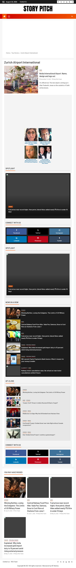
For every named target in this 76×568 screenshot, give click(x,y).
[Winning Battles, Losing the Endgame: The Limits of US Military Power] (13, 313)
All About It (24, 368)
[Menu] (9, 16)
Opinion (23, 310)
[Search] (72, 16)
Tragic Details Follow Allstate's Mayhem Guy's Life (45, 143)
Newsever (46, 566)
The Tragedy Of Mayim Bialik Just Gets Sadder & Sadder (31, 143)
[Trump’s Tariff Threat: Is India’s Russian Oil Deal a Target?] (13, 402)
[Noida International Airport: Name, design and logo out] (21, 79)
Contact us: (6, 562)
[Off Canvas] (3, 2)
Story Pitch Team (57, 79)
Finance (11, 206)
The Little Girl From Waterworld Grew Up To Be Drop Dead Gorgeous (31, 161)
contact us (23, 2)
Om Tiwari (17, 511)
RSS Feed (14, 562)
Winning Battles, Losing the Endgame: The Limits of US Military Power (44, 392)
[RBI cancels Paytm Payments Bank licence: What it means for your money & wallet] (13, 359)
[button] (9, 16)
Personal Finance (20, 206)
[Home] (4, 16)
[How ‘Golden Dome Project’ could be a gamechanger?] (13, 433)
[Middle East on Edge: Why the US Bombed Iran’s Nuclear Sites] (13, 412)
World (29, 410)
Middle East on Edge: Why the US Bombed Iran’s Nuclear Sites (41, 413)
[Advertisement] (38, 36)
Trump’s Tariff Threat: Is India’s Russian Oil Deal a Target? (40, 403)
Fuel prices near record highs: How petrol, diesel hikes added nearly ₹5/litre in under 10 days (42, 337)
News (40, 70)
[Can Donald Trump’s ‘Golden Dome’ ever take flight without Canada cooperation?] (13, 423)
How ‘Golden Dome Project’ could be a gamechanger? (39, 435)
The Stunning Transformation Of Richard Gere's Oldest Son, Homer (45, 161)
